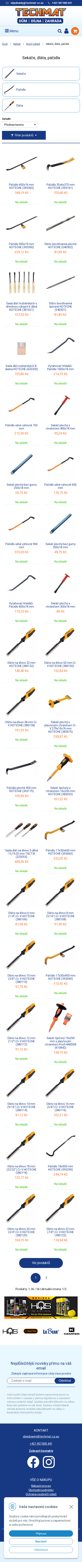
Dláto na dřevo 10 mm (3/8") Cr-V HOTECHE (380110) (21, 978)
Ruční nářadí (33, 44)
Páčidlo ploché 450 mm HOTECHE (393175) (21, 789)
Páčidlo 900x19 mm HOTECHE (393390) (21, 245)
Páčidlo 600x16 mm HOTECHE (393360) (21, 186)
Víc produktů (41, 1263)
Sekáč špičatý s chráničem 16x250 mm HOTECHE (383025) (60, 791)
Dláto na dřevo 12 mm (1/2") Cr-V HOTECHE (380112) (21, 1041)
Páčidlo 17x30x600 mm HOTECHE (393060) (60, 852)
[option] (41, 1307)
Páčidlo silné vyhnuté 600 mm (60, 486)
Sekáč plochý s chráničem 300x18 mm (60, 605)
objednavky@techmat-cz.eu (27, 3)
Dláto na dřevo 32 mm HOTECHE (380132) (21, 664)
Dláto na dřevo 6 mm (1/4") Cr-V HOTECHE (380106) (21, 916)
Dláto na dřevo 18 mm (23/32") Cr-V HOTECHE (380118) (21, 1169)
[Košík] (75, 31)
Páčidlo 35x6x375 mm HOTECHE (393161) (61, 186)
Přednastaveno (14, 124)
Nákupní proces (41, 1485)
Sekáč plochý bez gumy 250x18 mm (22, 486)
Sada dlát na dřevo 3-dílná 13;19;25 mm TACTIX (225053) (21, 853)
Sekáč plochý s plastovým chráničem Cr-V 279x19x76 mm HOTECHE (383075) (60, 727)
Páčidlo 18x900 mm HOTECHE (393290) (60, 1168)
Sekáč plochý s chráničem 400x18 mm (60, 427)
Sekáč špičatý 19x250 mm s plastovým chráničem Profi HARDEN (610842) (60, 1042)
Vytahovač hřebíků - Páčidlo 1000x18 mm (60, 367)
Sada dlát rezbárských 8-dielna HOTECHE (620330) (21, 367)
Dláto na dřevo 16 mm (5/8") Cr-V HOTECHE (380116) (60, 1107)
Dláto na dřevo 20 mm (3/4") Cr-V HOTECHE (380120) (21, 1232)
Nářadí (16, 44)
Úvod (5, 44)
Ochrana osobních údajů (41, 1494)
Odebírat (65, 1380)
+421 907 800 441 (62, 3)
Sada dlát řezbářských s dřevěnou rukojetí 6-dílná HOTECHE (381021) (21, 306)
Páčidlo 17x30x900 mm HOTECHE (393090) (60, 977)
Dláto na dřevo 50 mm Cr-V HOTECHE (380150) (60, 664)
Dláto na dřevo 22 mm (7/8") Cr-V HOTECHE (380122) (60, 1232)
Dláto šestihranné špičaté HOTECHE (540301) (60, 306)
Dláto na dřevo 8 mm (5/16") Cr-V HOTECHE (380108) (60, 916)
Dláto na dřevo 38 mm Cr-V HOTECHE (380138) (21, 724)
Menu (14, 31)
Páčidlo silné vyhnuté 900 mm (21, 545)
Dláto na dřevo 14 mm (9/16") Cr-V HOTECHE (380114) (21, 1107)
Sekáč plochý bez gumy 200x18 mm (61, 545)
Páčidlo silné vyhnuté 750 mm (21, 427)
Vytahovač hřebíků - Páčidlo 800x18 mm (21, 605)
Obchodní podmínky (41, 1490)
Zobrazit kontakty (41, 1450)
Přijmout (41, 1533)
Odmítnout (41, 1549)
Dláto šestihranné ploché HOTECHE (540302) (61, 245)
